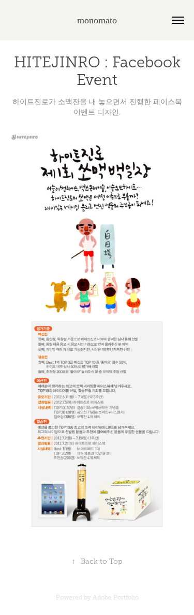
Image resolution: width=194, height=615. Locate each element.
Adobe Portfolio (116, 597)
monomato (97, 20)
